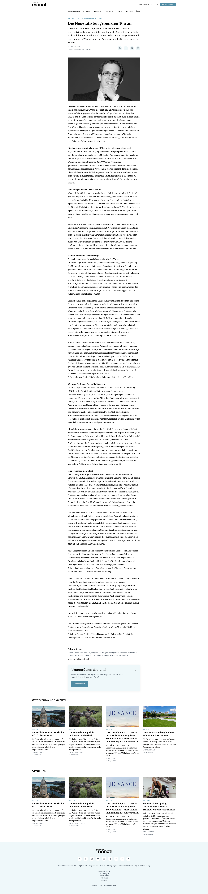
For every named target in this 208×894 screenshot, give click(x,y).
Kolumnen (98, 11)
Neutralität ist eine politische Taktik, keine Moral (48, 734)
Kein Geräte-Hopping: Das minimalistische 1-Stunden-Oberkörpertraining (159, 806)
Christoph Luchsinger (77, 752)
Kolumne (146, 800)
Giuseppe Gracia (38, 752)
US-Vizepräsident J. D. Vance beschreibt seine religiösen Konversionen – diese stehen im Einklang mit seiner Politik (122, 737)
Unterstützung (144, 866)
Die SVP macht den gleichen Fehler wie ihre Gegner (158, 734)
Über (138, 11)
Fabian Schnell (74, 47)
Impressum (82, 866)
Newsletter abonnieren (67, 866)
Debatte (71, 19)
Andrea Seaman (149, 750)
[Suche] (136, 4)
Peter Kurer (110, 758)
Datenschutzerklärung (128, 866)
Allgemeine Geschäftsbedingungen (103, 866)
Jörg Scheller (148, 832)
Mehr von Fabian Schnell (78, 659)
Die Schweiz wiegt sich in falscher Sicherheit (81, 734)
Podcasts (109, 11)
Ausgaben (155, 4)
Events (119, 11)
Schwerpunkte (74, 11)
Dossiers (86, 11)
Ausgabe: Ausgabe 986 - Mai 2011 (89, 19)
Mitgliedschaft (168, 4)
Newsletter (144, 4)
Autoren (129, 11)
